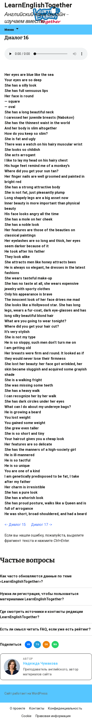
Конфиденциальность (65, 708)
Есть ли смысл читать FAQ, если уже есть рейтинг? (45, 629)
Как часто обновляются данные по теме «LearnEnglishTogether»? (36, 579)
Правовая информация (53, 716)
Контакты (36, 708)
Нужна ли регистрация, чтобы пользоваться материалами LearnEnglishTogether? (39, 596)
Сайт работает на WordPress (26, 693)
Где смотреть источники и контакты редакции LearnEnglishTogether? (41, 614)
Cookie (26, 716)
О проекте (17, 708)
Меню (9, 29)
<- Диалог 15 (15, 524)
